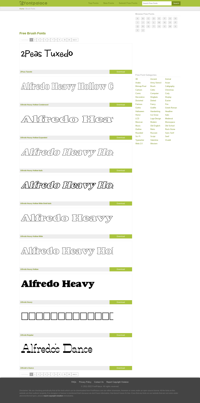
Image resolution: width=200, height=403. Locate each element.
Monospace (170, 122)
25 (65, 40)
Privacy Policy (85, 382)
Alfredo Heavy (26, 302)
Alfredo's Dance (27, 368)
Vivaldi (168, 140)
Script (152, 136)
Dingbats (154, 97)
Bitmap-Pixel (140, 86)
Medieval (169, 118)
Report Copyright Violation (117, 382)
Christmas (169, 90)
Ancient (153, 79)
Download (121, 72)
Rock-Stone (170, 129)
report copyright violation (53, 396)
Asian (167, 83)
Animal (168, 79)
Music (138, 126)
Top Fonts (93, 3)
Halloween (139, 111)
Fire (166, 104)
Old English (155, 126)
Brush (152, 86)
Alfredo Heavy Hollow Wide (31, 236)
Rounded (139, 133)
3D (136, 79)
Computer (154, 93)
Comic (138, 93)
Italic (167, 115)
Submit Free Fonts (128, 3)
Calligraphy (170, 86)
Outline (138, 129)
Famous (138, 104)
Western (153, 143)
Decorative (140, 97)
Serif (167, 136)
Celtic (152, 90)
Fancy (153, 104)
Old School (170, 126)
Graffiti (153, 108)
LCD (137, 118)
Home (21, 9)
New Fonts (108, 3)
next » (75, 40)
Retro (152, 129)
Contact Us (99, 382)
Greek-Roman (171, 108)
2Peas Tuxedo (26, 72)
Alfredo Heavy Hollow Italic (31, 171)
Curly (167, 93)
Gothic (138, 108)
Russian (153, 133)
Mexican (139, 122)
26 (69, 40)
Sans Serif (169, 133)
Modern (153, 122)
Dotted (153, 100)
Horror (138, 115)
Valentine (154, 140)
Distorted (139, 100)
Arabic (138, 83)
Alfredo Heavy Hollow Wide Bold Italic (36, 203)
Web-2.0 (138, 143)
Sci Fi (137, 136)
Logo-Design (155, 118)
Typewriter (139, 140)
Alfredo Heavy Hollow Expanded (33, 138)
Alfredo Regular (27, 335)
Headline (168, 111)
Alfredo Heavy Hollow (29, 269)
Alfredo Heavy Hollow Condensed (34, 105)
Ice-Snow (154, 115)
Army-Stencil (155, 83)
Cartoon (138, 90)
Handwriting (155, 111)
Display (168, 97)
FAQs (73, 382)
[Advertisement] (75, 21)
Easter (168, 100)
